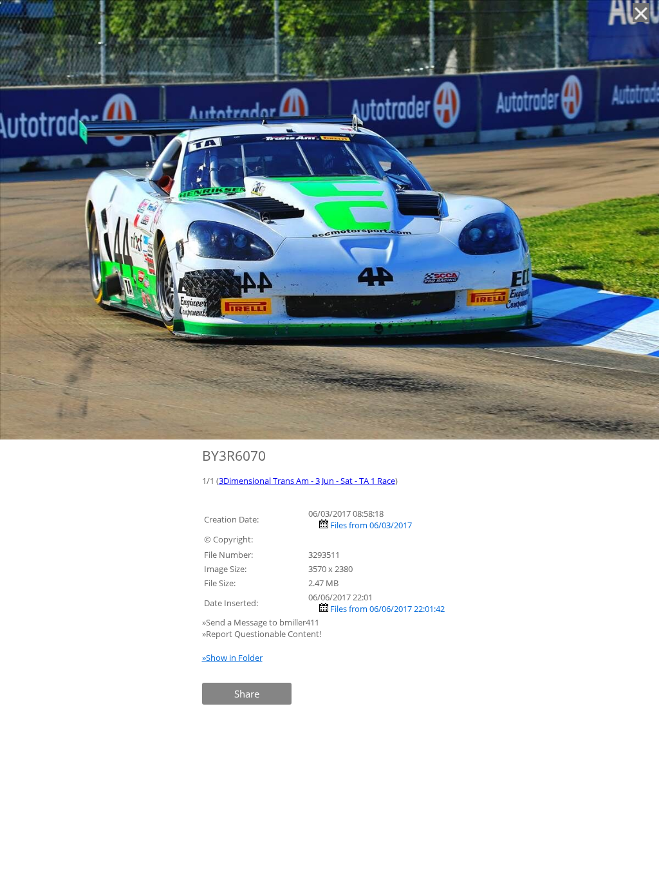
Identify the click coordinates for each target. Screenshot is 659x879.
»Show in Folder (232, 657)
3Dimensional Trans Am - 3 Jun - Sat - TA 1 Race (307, 480)
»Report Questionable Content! (261, 634)
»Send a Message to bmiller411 (261, 622)
